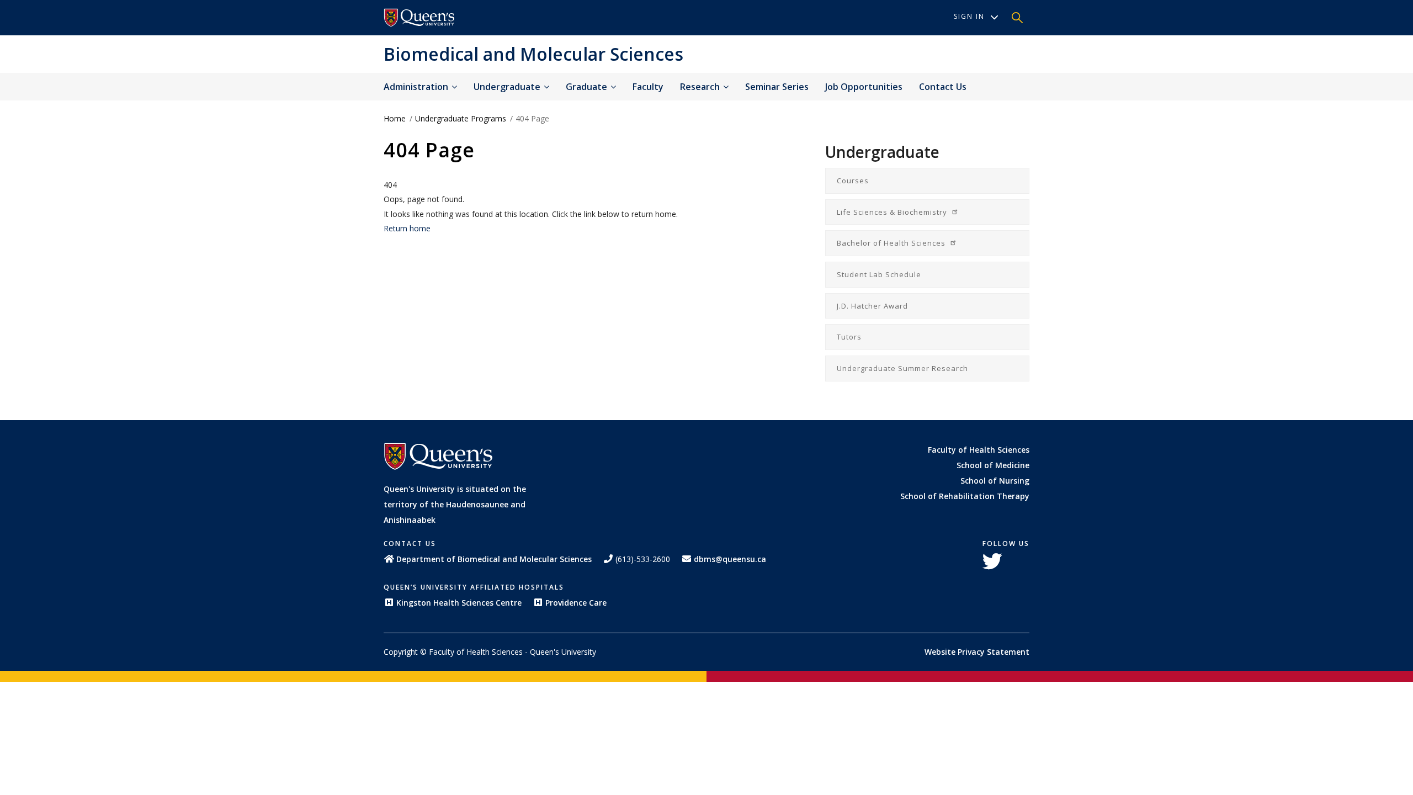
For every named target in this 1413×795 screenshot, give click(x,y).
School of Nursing (994, 480)
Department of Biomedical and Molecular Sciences (494, 559)
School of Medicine (993, 465)
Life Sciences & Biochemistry (893, 212)
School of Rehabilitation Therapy (964, 496)
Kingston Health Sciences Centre (459, 602)
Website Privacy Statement (977, 651)
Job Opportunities (863, 87)
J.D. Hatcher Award (872, 306)
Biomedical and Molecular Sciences (533, 54)
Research (701, 87)
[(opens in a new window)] (419, 17)
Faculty (648, 87)
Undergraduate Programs (460, 118)
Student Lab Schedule (879, 274)
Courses (853, 181)
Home (395, 118)
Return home (407, 228)
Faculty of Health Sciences (978, 449)
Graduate (587, 87)
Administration (417, 87)
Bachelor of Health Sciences (892, 243)
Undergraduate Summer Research (902, 368)
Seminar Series (777, 87)
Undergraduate (508, 87)
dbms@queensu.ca (730, 559)
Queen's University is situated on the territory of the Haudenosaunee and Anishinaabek (455, 504)
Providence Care (576, 602)
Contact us (942, 87)
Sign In (969, 16)
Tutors (849, 337)
